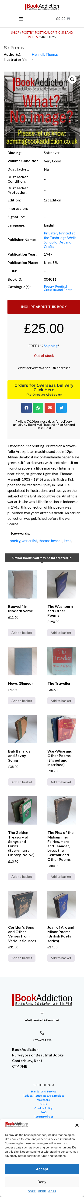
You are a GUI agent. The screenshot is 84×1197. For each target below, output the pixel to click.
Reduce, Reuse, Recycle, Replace (43, 1095)
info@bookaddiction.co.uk (42, 1020)
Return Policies (43, 1116)
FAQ (43, 1112)
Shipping (51, 345)
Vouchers (43, 1100)
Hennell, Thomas (45, 54)
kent (67, 540)
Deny (42, 1182)
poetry (15, 540)
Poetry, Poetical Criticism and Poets (58, 288)
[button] (77, 1125)
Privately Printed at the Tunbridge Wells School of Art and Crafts (60, 240)
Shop (15, 32)
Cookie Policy (43, 1108)
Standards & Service (43, 1091)
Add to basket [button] (21, 633)
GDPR (32, 1191)
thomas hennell (50, 540)
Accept (42, 1169)
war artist (29, 540)
